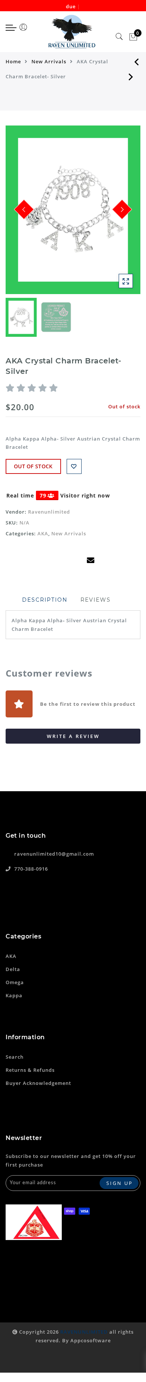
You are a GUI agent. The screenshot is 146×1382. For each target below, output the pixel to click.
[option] (73, 210)
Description (44, 599)
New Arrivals (48, 61)
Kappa (14, 995)
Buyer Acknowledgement (38, 1083)
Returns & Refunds (30, 1070)
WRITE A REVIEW (73, 736)
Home (13, 61)
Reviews (95, 599)
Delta (13, 969)
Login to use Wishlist (74, 466)
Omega (15, 982)
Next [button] (117, 213)
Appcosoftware (90, 1340)
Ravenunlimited (49, 511)
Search (15, 1056)
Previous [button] (19, 214)
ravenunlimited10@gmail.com (54, 853)
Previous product (131, 61)
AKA (42, 533)
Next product (131, 76)
